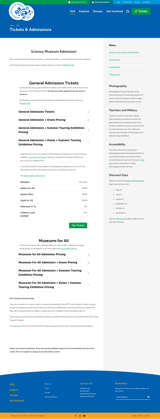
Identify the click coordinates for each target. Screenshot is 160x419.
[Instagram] (80, 416)
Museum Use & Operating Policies (124, 52)
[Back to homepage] (22, 11)
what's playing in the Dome (34, 176)
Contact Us (14, 416)
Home (12, 25)
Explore (84, 11)
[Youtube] (84, 416)
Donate (47, 392)
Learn (47, 388)
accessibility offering (69, 248)
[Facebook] (76, 416)
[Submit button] (148, 396)
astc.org (16, 326)
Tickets (142, 11)
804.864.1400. (25, 103)
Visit (72, 11)
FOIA (31, 416)
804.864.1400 (69, 65)
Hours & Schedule (51, 397)
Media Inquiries (40, 416)
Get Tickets (78, 225)
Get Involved (114, 11)
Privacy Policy (23, 416)
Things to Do (114, 74)
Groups (98, 11)
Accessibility (114, 67)
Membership (114, 60)
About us (48, 384)
